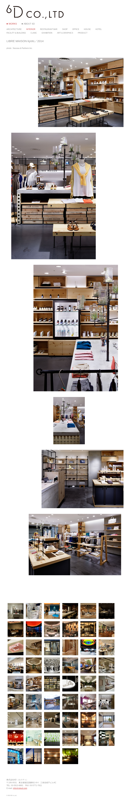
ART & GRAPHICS (65, 33)
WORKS (13, 23)
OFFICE (75, 29)
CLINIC (34, 33)
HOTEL (98, 29)
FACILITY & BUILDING (16, 33)
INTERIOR (30, 29)
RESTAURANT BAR (48, 29)
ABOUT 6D (29, 23)
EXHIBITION (47, 33)
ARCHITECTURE (14, 29)
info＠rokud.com (20, 788)
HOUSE (87, 29)
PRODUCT (82, 33)
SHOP (65, 29)
